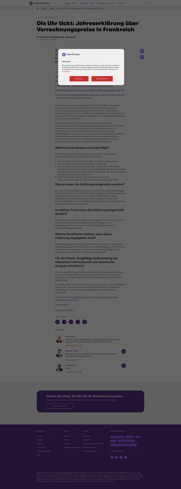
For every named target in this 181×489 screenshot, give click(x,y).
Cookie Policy (66, 71)
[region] (91, 67)
